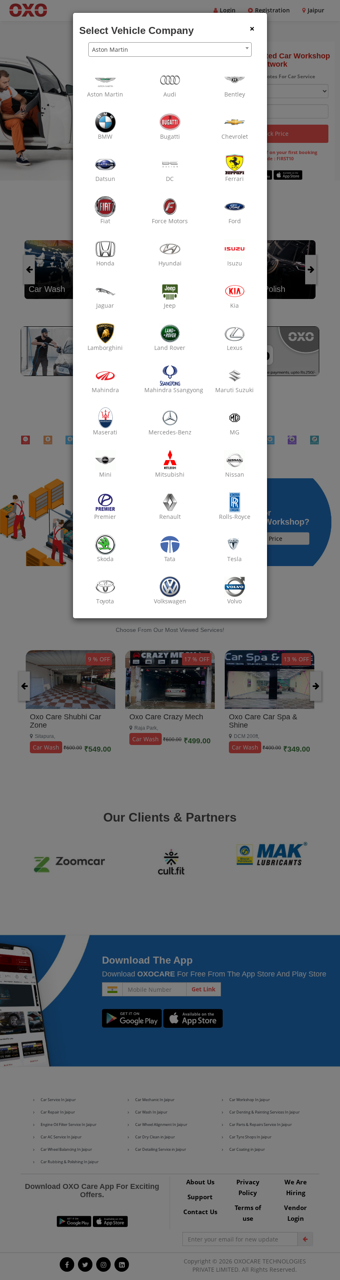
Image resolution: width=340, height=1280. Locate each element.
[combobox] (170, 49)
